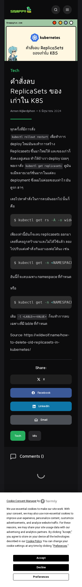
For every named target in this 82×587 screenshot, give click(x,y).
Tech (14, 70)
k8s (35, 436)
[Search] (55, 9)
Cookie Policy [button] (34, 541)
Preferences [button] (60, 545)
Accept (41, 558)
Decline (41, 567)
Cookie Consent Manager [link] (22, 501)
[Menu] (67, 9)
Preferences (41, 576)
